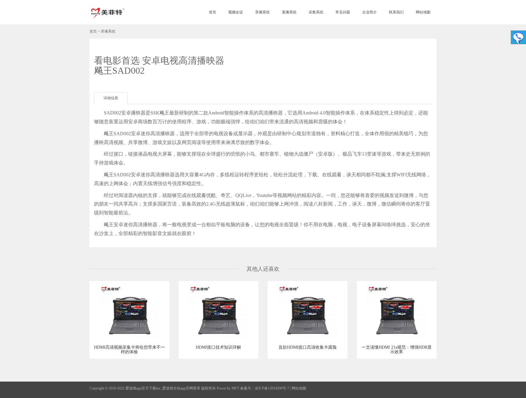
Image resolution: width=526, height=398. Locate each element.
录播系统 (262, 12)
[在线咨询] (518, 37)
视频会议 (235, 12)
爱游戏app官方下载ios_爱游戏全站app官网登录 (162, 388)
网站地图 (423, 12)
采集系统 (316, 12)
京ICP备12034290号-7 (272, 388)
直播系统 (289, 12)
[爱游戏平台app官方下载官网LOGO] (107, 12)
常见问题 (342, 12)
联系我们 (396, 12)
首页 (212, 12)
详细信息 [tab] (110, 98)
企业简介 (369, 12)
